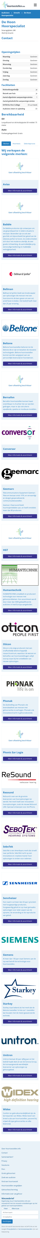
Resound (20, 792)
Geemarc (20, 492)
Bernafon (20, 396)
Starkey (20, 1002)
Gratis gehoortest (8, 1173)
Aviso (20, 177)
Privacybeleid (11, 1229)
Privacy (4, 1161)
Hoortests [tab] (16, 143)
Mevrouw (15, 1208)
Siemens (20, 952)
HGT (20, 542)
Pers (3, 1169)
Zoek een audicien (8, 1177)
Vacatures (5, 1165)
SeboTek (20, 845)
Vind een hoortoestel (10, 1181)
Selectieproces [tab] (29, 143)
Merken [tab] (6, 143)
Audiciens (6, 13)
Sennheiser (20, 899)
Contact (5, 1153)
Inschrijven (7, 1221)
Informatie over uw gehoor (12, 1194)
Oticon (20, 645)
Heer (6, 1208)
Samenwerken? (7, 1157)
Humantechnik (20, 589)
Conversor (20, 441)
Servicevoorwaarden (25, 1229)
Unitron (20, 1054)
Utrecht (17, 13)
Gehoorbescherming (10, 1190)
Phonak (20, 699)
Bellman (20, 288)
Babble (20, 229)
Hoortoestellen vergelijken (12, 1185)
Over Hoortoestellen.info (11, 1149)
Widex (20, 1109)
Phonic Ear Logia (20, 745)
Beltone (20, 342)
